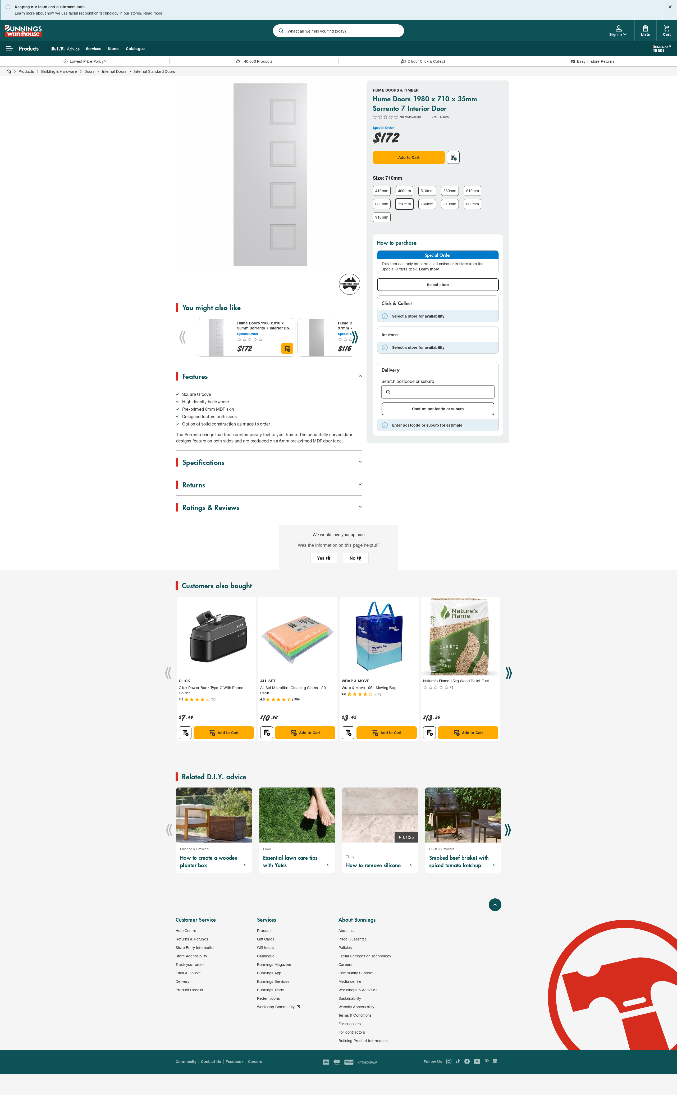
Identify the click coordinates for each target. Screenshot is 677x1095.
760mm (427, 204)
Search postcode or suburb (408, 381)
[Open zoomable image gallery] (356, 262)
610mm (472, 190)
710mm (404, 204)
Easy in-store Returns (595, 61)
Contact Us (211, 1061)
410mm (381, 190)
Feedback (234, 1061)
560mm (449, 190)
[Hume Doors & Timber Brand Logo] (349, 284)
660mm (381, 204)
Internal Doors (114, 71)
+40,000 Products (257, 61)
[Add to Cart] (287, 348)
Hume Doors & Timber (396, 90)
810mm (449, 204)
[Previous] (182, 337)
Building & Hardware (59, 71)
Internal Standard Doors (154, 71)
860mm (472, 204)
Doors (89, 71)
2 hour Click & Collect (426, 61)
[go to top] (495, 904)
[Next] (355, 337)
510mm (427, 190)
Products (26, 71)
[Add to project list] (453, 157)
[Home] (8, 71)
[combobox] (338, 30)
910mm (381, 217)
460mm (404, 190)
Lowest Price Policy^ (88, 61)
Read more (153, 13)
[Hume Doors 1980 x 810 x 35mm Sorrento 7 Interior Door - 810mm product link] (216, 337)
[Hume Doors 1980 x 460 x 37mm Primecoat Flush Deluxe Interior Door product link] (317, 337)
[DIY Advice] (66, 48)
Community (186, 1061)
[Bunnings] (23, 35)
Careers (255, 1061)
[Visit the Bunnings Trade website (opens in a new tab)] (662, 48)
